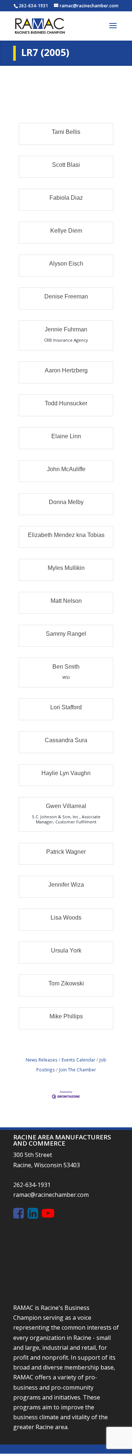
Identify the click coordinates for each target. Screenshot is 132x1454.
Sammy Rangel (66, 634)
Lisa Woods (66, 917)
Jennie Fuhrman (66, 329)
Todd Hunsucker (66, 403)
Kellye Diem (66, 231)
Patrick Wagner (66, 852)
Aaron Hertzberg (66, 370)
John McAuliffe (66, 469)
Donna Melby (66, 502)
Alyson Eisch (66, 263)
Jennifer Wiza (66, 885)
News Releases (42, 1060)
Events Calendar (78, 1060)
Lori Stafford (66, 707)
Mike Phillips (66, 1016)
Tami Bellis (66, 132)
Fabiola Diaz (66, 198)
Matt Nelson (66, 601)
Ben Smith (66, 667)
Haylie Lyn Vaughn (66, 773)
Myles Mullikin (66, 568)
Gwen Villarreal (66, 806)
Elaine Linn (66, 436)
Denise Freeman (66, 296)
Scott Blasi (66, 165)
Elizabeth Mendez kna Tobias (66, 535)
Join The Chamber (77, 1069)
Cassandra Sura (66, 740)
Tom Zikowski (66, 983)
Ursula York (66, 950)
